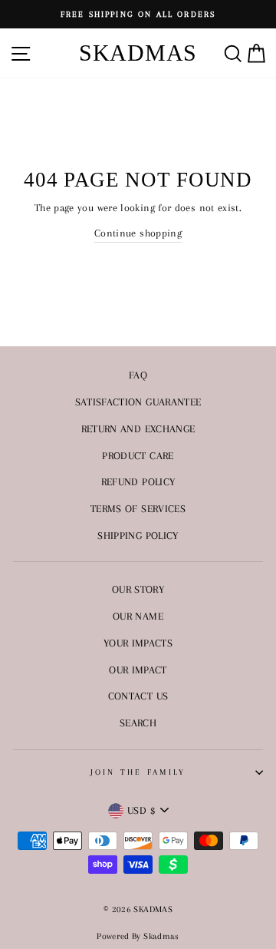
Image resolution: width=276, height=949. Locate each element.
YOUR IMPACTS (138, 643)
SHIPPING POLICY (137, 535)
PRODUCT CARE (137, 455)
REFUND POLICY (138, 481)
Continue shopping (138, 233)
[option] (138, 14)
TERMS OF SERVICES (138, 508)
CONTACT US (138, 695)
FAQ (138, 375)
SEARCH (138, 722)
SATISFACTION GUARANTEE (138, 401)
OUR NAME (138, 616)
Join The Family (138, 772)
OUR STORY (138, 589)
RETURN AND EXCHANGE (138, 428)
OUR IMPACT (138, 669)
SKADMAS (138, 52)
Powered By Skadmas (138, 936)
